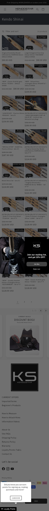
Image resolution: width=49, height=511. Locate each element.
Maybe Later (36, 269)
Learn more (16, 498)
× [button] (30, 480)
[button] (19, 509)
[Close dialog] (47, 238)
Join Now (36, 264)
